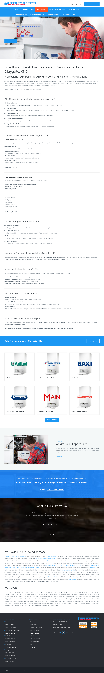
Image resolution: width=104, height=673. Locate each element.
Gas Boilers (72, 579)
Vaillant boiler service (10, 627)
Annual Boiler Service (37, 14)
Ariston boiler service (10, 644)
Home (17, 9)
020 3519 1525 (55, 489)
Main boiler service (10, 641)
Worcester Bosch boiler (64, 565)
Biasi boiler (27, 568)
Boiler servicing (51, 556)
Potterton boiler (76, 565)
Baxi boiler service (9, 636)
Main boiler (92, 568)
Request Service (10, 39)
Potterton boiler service (11, 633)
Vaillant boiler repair (51, 565)
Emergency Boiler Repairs (57, 9)
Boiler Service (41, 9)
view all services (52, 419)
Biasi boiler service (10, 638)
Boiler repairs (51, 559)
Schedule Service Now (92, 4)
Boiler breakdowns (52, 561)
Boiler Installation (28, 9)
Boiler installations (41, 559)
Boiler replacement (21, 556)
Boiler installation (9, 556)
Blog (75, 14)
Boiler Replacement (21, 14)
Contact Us (66, 14)
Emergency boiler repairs (67, 570)
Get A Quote (93, 341)
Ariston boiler (35, 568)
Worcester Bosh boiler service (12, 630)
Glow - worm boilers (18, 568)
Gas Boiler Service (73, 9)
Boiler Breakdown (53, 14)
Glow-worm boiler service (11, 647)
